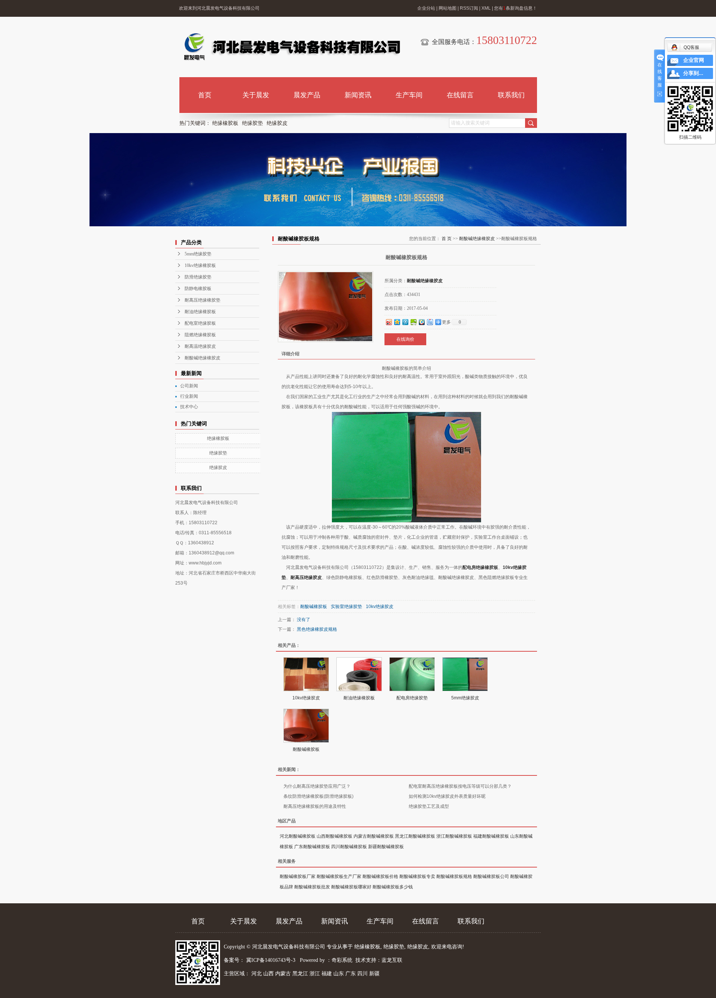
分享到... (693, 73)
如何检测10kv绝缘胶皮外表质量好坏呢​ (447, 796)
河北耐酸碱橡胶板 (297, 836)
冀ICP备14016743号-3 (271, 960)
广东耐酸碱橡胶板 (312, 846)
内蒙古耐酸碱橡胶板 (374, 836)
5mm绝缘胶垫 (198, 253)
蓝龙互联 (391, 960)
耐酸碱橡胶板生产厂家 (339, 876)
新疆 (374, 973)
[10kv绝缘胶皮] (306, 674)
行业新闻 (189, 396)
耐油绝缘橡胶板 (200, 311)
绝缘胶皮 (277, 123)
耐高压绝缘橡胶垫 (202, 300)
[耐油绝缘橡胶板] (359, 674)
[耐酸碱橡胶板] (306, 726)
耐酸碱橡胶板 (313, 606)
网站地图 (447, 8)
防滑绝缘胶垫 (198, 277)
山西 (268, 973)
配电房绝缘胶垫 (412, 698)
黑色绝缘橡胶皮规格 (317, 629)
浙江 (315, 973)
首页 (204, 95)
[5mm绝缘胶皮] (465, 674)
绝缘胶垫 (252, 123)
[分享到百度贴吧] (429, 322)
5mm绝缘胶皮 (465, 698)
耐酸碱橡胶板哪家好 (351, 887)
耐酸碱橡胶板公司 (491, 876)
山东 (338, 973)
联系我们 (511, 95)
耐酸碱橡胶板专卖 (417, 876)
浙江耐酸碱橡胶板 (454, 836)
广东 (350, 973)
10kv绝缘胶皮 (379, 606)
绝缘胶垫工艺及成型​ (429, 806)
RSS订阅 (469, 8)
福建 (326, 973)
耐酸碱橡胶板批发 (312, 887)
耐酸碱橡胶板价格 (380, 876)
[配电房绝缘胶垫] (412, 674)
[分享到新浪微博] (388, 322)
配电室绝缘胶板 (200, 323)
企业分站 (426, 8)
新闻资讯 (358, 95)
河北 (256, 973)
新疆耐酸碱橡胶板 (386, 846)
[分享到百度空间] (413, 322)
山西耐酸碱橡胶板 (334, 836)
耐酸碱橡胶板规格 (454, 876)
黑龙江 (300, 973)
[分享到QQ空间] (397, 322)
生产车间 (409, 95)
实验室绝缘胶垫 (346, 606)
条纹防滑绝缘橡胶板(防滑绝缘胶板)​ (318, 796)
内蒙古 (283, 973)
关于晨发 (255, 95)
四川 (362, 973)
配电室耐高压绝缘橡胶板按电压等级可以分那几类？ (460, 786)
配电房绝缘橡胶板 (480, 567)
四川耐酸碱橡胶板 (349, 846)
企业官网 (693, 60)
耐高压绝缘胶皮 (306, 577)
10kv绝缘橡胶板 (200, 265)
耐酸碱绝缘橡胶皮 (202, 358)
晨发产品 (306, 95)
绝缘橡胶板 (225, 123)
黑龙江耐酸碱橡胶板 (415, 836)
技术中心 (189, 406)
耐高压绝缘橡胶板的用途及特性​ (314, 806)
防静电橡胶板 (198, 288)
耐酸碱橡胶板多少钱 (393, 887)
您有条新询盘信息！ (515, 8)
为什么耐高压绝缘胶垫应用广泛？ (317, 786)
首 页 (447, 238)
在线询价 (405, 339)
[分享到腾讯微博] (405, 322)
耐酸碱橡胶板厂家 (297, 876)
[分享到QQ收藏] (421, 322)
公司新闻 (189, 385)
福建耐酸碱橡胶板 (491, 836)
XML (486, 8)
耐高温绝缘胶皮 (200, 346)
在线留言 (460, 95)
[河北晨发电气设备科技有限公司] (291, 47)
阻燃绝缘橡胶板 (200, 334)
